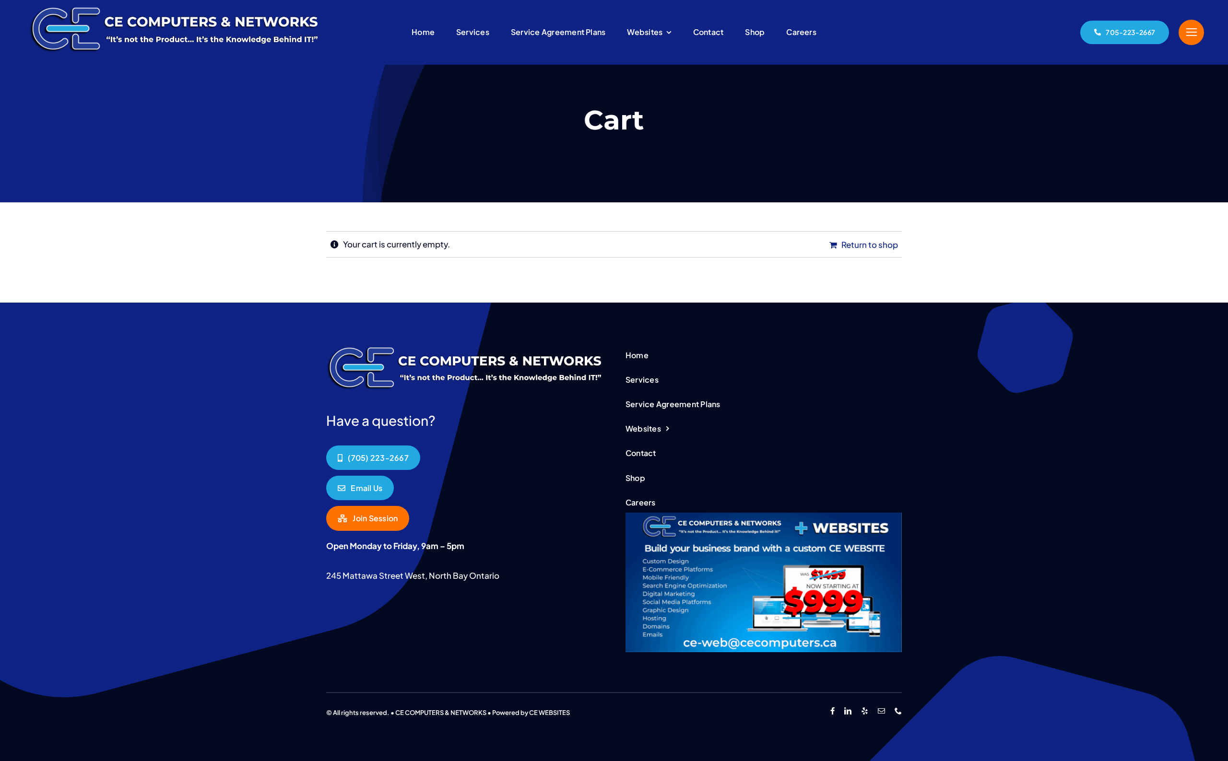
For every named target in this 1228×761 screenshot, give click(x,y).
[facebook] (832, 710)
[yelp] (864, 710)
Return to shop (869, 244)
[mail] (881, 710)
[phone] (898, 710)
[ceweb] (764, 516)
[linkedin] (847, 710)
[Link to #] (1191, 32)
